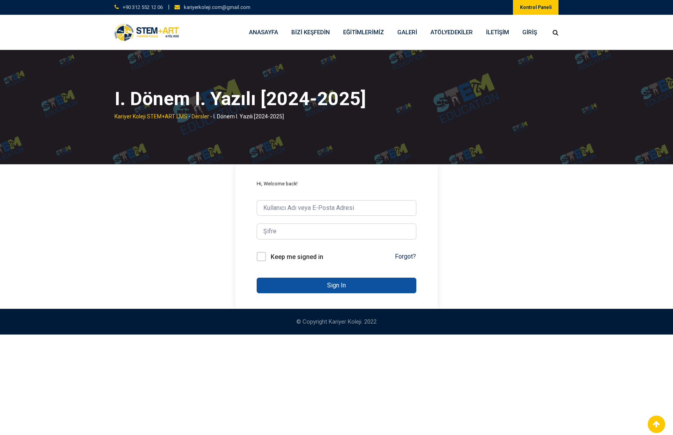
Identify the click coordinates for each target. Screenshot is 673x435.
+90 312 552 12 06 (143, 7)
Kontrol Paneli (535, 7)
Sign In (336, 285)
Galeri (407, 32)
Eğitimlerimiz (363, 32)
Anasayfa (263, 32)
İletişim (497, 32)
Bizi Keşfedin (310, 32)
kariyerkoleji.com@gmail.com (217, 7)
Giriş (529, 32)
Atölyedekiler (451, 32)
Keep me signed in (297, 257)
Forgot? (405, 256)
